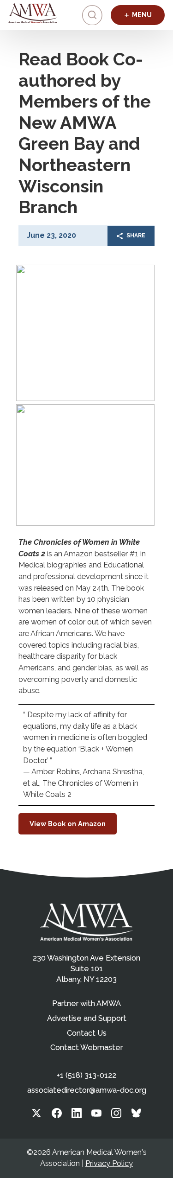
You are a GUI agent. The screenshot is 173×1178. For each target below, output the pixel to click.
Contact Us (87, 1033)
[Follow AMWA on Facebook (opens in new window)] (57, 1115)
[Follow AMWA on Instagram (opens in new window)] (116, 1115)
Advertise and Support (86, 1018)
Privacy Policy (109, 1163)
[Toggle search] (92, 15)
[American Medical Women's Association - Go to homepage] (86, 922)
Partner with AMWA (86, 1003)
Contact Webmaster (86, 1047)
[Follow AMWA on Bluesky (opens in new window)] (136, 1115)
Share (135, 235)
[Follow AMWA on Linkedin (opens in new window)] (77, 1115)
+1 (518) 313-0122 (86, 1075)
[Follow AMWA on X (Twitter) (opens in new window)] (36, 1115)
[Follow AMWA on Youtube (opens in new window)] (96, 1115)
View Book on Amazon (68, 824)
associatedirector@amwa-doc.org (86, 1090)
